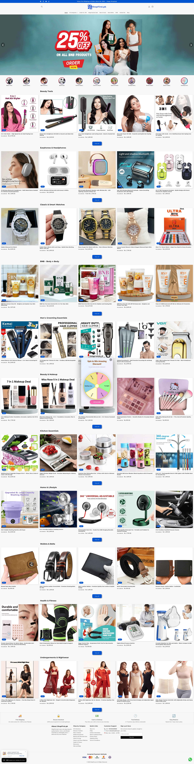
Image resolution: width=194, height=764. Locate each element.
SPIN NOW (97, 402)
